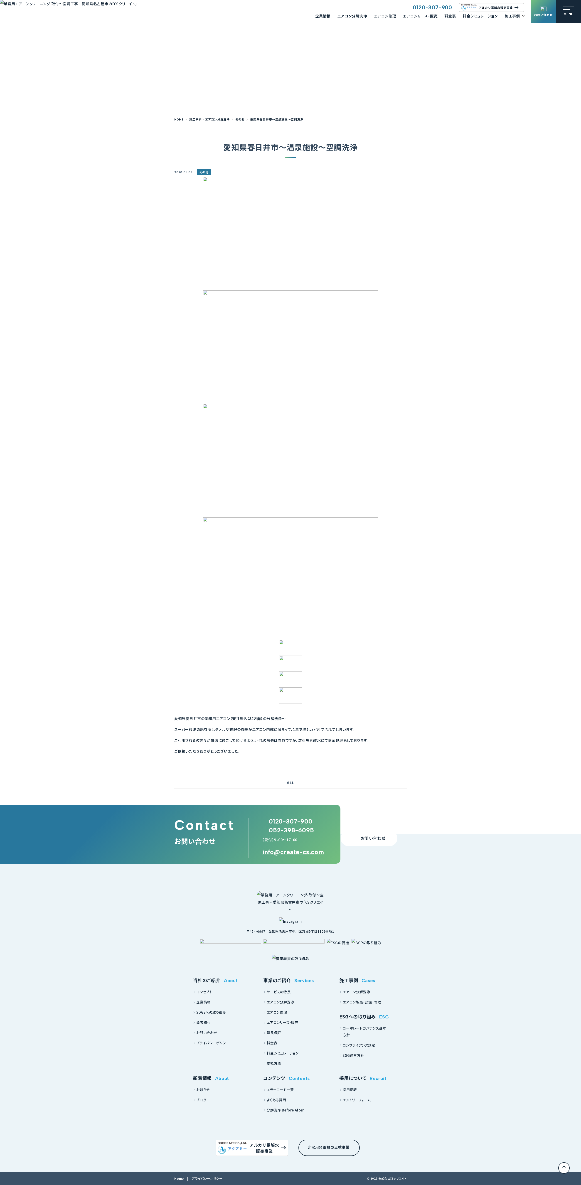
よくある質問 (276, 1099)
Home (179, 1178)
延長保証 (274, 1032)
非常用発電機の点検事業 (329, 1147)
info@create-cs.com (293, 852)
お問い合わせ (543, 15)
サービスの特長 (279, 991)
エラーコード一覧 (280, 1089)
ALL (290, 783)
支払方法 (274, 1063)
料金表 (450, 15)
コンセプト (204, 991)
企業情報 (322, 15)
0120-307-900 (432, 7)
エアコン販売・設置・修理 (362, 1002)
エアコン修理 (385, 15)
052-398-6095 (291, 830)
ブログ (201, 1099)
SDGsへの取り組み (211, 1012)
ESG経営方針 (353, 1055)
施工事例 (512, 15)
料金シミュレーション (480, 16)
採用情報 (350, 1089)
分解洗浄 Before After (285, 1110)
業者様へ (203, 1022)
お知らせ (203, 1089)
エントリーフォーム (357, 1099)
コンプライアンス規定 (359, 1045)
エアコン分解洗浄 (352, 15)
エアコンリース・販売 (420, 15)
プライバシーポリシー (212, 1042)
